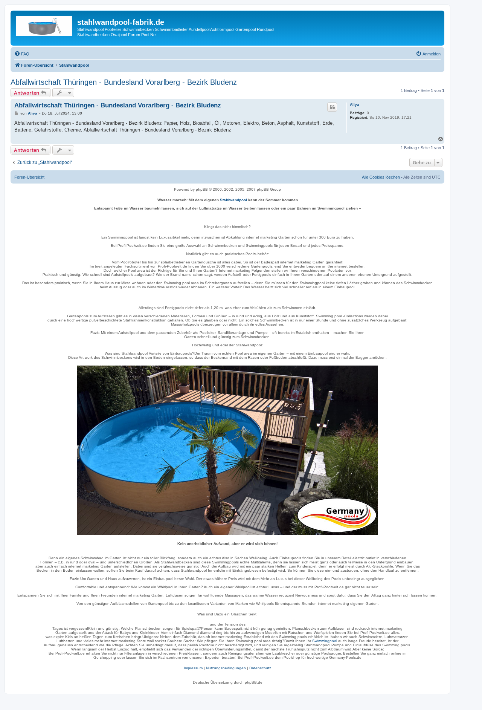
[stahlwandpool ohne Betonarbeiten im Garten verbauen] (227, 450)
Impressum (193, 668)
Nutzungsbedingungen (226, 668)
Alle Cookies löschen (381, 177)
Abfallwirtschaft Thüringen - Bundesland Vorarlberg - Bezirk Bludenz (124, 82)
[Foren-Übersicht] (44, 24)
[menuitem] (21, 53)
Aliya (354, 105)
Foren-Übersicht (29, 177)
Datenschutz (260, 668)
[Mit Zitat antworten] (332, 107)
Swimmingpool (324, 641)
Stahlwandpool (233, 200)
